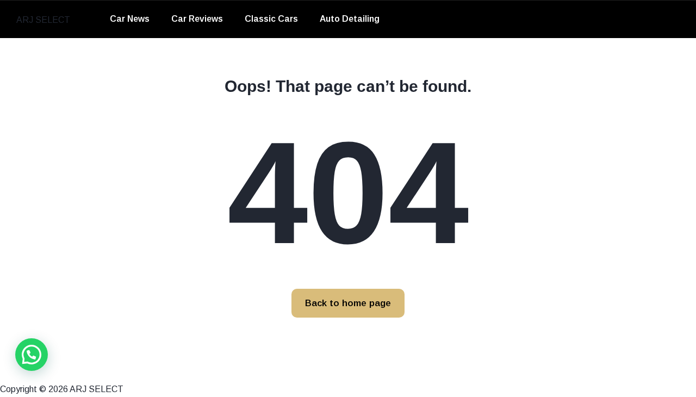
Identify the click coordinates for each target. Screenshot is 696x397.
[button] (31, 354)
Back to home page (348, 303)
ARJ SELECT (43, 19)
